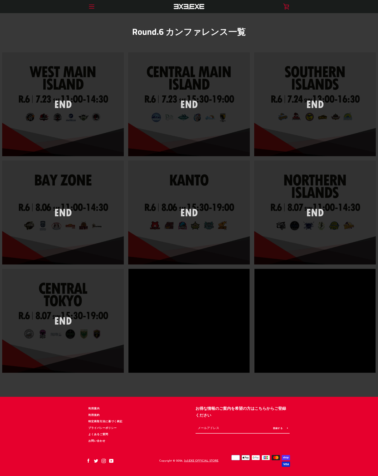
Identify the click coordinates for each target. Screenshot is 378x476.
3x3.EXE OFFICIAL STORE (201, 460)
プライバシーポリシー (102, 428)
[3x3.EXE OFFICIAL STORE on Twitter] (96, 460)
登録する (278, 428)
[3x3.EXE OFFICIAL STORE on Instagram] (104, 460)
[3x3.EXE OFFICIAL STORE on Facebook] (88, 460)
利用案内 (94, 408)
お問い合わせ (96, 441)
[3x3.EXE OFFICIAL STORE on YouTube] (111, 460)
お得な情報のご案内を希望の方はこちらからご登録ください (241, 412)
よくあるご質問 (98, 434)
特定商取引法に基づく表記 (105, 421)
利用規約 (94, 415)
